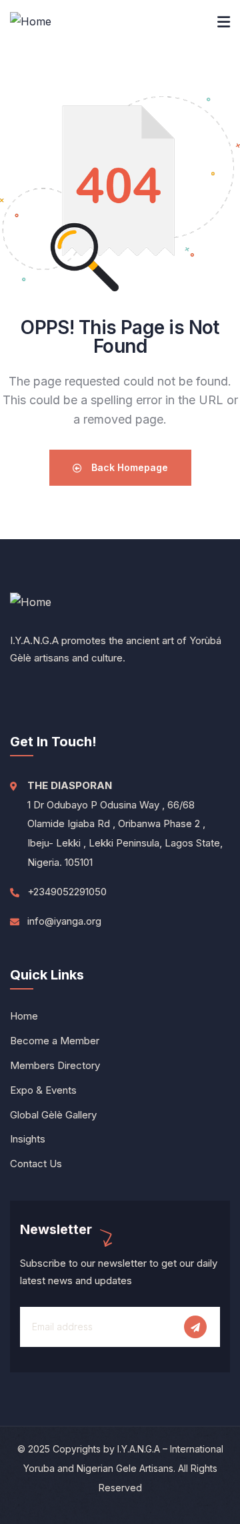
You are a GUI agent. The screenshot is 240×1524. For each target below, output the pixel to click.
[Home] (30, 21)
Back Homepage (128, 467)
